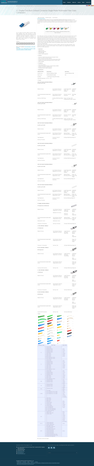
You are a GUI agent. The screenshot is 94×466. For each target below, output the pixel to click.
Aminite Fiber (19, 461)
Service (79, 2)
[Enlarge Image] (26, 24)
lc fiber (19, 48)
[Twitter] (20, 43)
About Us (74, 2)
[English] (86, 5)
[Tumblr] (29, 43)
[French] (88, 5)
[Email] (17, 43)
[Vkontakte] (34, 43)
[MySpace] (54, 448)
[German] (89, 5)
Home (64, 2)
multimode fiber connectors (28, 48)
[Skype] (51, 448)
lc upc (22, 48)
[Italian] (90, 5)
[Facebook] (22, 43)
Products (69, 2)
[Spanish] (93, 5)
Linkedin (36, 461)
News (83, 2)
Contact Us (88, 2)
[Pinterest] (27, 43)
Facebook (24, 461)
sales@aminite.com (21, 451)
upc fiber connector (27, 49)
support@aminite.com (21, 453)
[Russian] (91, 5)
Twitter (28, 461)
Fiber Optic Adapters (28, 46)
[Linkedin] (31, 43)
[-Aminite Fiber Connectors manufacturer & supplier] (9, 1)
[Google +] (24, 43)
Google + (32, 461)
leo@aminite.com (21, 452)
